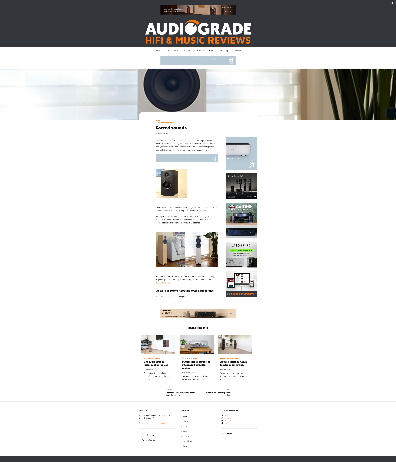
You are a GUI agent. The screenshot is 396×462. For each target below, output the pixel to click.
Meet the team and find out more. (152, 423)
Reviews (186, 51)
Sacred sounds (171, 128)
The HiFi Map (222, 51)
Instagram (227, 418)
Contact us (226, 439)
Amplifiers (186, 358)
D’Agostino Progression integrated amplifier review (196, 365)
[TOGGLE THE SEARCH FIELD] (392, 3)
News (176, 51)
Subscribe (237, 51)
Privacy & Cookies (148, 440)
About (166, 51)
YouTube (227, 423)
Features (209, 51)
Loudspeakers (149, 358)
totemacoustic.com (163, 283)
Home (157, 51)
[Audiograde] (198, 32)
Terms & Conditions (149, 435)
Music (198, 51)
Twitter (226, 416)
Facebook (227, 421)
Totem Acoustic (167, 123)
